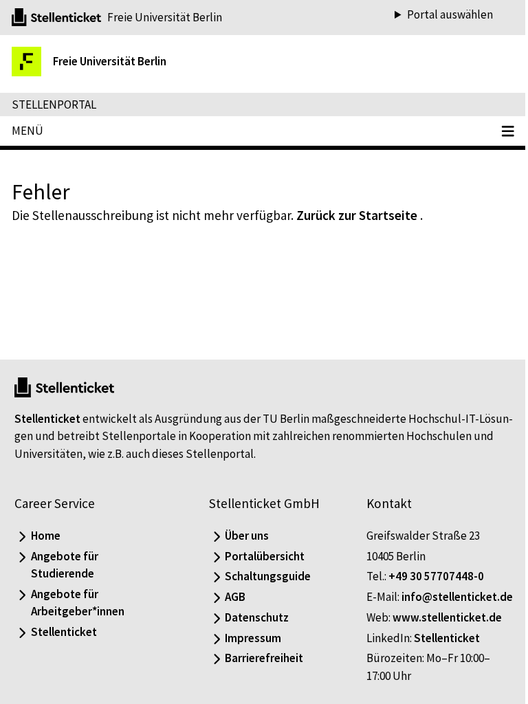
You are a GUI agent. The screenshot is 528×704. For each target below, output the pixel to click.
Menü (27, 130)
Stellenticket (47, 400)
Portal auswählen (440, 15)
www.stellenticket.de (440, 617)
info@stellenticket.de (415, 596)
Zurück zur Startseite (356, 215)
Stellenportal (54, 104)
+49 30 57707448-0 (429, 558)
